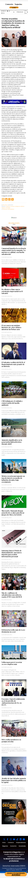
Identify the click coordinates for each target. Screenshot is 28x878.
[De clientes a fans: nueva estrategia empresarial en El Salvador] (14, 277)
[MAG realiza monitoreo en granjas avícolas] (14, 728)
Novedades (22, 846)
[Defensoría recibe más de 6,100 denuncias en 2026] (14, 618)
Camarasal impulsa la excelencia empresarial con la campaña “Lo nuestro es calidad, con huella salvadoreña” (14, 251)
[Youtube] (14, 839)
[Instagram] (11, 839)
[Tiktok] (17, 839)
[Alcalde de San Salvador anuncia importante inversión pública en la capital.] (14, 766)
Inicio (4, 842)
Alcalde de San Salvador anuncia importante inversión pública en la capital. (14, 780)
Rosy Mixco (5, 204)
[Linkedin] (21, 839)
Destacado (5, 209)
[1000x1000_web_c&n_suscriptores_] (14, 811)
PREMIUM (20, 12)
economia (12, 206)
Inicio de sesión (25, 12)
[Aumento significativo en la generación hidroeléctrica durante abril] (14, 427)
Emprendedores (11, 209)
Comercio (11, 842)
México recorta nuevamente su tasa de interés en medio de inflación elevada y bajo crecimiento (13, 479)
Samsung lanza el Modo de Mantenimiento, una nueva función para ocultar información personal (11, 553)
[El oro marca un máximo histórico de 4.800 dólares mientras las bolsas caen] (14, 315)
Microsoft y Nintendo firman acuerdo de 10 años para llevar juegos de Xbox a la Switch (13, 513)
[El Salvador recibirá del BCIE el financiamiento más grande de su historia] (14, 351)
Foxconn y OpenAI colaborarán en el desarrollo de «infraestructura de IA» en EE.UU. (13, 702)
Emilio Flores (9, 257)
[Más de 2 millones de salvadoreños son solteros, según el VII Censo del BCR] (14, 581)
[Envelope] (24, 839)
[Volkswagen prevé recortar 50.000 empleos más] (14, 652)
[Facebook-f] (7, 839)
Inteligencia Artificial (19, 206)
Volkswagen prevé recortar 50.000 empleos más (12, 663)
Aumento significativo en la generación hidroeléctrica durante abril (12, 442)
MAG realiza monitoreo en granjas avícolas (11, 740)
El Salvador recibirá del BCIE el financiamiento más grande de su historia (13, 364)
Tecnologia (8, 207)
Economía (13, 846)
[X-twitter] (4, 839)
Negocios (3, 207)
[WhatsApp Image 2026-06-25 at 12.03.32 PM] (14, 102)
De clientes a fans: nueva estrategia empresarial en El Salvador (12, 291)
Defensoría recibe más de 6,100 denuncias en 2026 (13, 631)
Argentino (8, 206)
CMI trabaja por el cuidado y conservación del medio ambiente (12, 403)
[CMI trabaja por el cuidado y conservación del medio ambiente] (14, 389)
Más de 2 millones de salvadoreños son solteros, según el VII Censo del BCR (12, 595)
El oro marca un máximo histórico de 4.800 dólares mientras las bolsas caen (11, 327)
